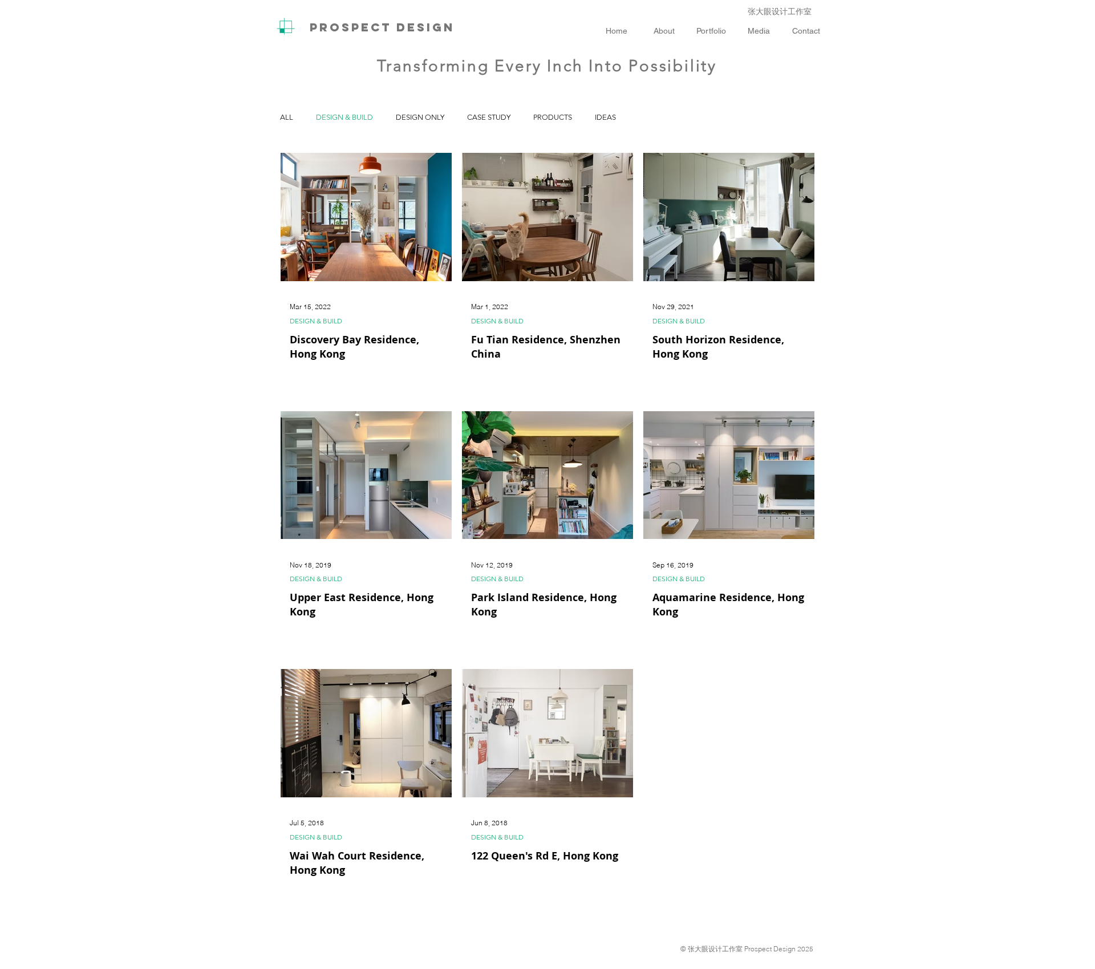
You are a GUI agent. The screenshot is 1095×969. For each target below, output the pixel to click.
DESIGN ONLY (420, 117)
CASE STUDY (488, 117)
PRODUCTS (552, 117)
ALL (286, 117)
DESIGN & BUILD (344, 117)
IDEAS (605, 117)
